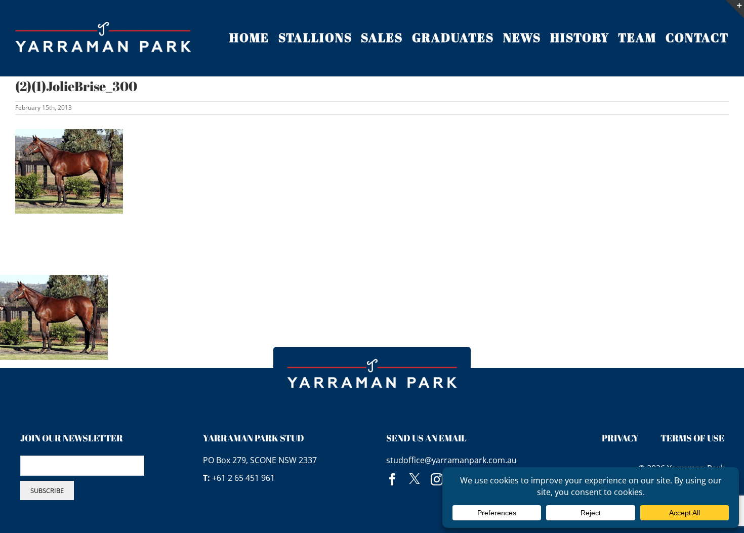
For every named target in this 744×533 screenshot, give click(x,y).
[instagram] (437, 479)
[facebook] (392, 479)
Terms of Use (692, 438)
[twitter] (414, 479)
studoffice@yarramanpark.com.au (451, 460)
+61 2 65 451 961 (243, 477)
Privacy (620, 438)
